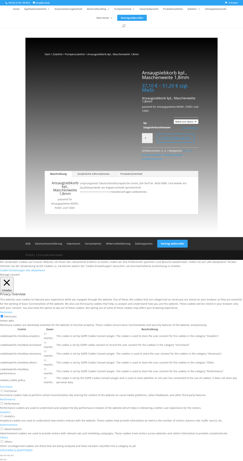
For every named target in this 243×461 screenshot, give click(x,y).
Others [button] (4, 437)
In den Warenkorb (176, 138)
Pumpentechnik (122, 9)
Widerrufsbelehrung (118, 243)
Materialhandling (96, 9)
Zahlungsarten (144, 243)
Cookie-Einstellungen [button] (12, 270)
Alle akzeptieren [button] (35, 270)
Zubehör (192, 9)
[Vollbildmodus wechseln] (5, 455)
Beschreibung (58, 174)
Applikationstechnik (35, 9)
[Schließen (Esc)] (12, 455)
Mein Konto (102, 18)
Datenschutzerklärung (48, 243)
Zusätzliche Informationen (94, 174)
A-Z (185, 150)
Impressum (73, 243)
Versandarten (93, 243)
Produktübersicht (152, 159)
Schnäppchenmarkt (215, 9)
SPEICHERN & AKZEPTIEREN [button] (16, 450)
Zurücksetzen (190, 128)
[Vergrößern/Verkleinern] (1, 455)
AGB (27, 243)
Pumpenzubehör (75, 54)
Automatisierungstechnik (68, 9)
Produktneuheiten (173, 9)
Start (47, 54)
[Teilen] (8, 455)
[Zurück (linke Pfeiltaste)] (1, 459)
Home (16, 9)
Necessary (10, 316)
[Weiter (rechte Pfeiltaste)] (5, 459)
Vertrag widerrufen (132, 17)
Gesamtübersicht (149, 9)
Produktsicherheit (131, 174)
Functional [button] (6, 386)
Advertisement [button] (8, 424)
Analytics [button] (5, 412)
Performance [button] (7, 399)
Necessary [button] (6, 312)
